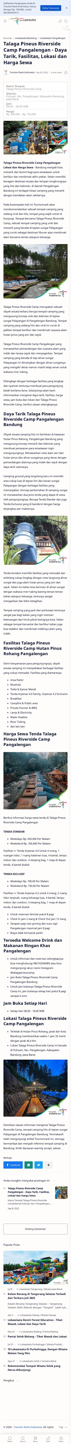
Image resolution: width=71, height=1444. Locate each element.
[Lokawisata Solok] (31, 1361)
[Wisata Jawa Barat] (53, 1289)
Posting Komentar (35, 1229)
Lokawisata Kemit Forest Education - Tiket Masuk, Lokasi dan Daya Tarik (35, 1322)
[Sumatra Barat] (49, 1361)
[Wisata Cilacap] (48, 1315)
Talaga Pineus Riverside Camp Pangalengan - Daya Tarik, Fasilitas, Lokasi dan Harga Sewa (29, 1192)
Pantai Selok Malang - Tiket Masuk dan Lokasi (37, 1336)
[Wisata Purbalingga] (57, 1344)
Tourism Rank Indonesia (28, 1427)
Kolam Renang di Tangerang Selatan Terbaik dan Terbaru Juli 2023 (37, 1296)
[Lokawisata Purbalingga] (33, 1344)
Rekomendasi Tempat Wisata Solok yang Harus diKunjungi (34, 1368)
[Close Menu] (66, 7)
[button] (60, 21)
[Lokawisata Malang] (32, 1331)
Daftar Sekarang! (50, 8)
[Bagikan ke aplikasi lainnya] (48, 1165)
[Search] (65, 21)
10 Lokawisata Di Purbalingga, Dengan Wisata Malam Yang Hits (37, 1351)
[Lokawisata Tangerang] (31, 1289)
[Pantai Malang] (50, 1331)
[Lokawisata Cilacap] (30, 1315)
